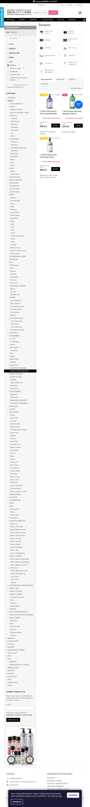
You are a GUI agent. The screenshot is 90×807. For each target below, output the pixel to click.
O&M (11, 506)
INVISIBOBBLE (15, 336)
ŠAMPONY (11, 638)
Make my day (14, 477)
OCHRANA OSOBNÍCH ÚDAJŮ (58, 789)
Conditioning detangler (18, 148)
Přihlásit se (13, 720)
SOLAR (13, 582)
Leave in (13, 438)
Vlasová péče (14, 174)
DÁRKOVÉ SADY (13, 668)
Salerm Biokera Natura (18, 532)
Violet (12, 136)
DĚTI (9, 656)
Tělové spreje (15, 215)
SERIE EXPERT (15, 391)
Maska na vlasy (17, 68)
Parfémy (13, 198)
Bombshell (13, 156)
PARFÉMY (13, 662)
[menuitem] (10, 19)
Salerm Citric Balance (17, 535)
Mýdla (12, 206)
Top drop (13, 292)
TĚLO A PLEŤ (12, 653)
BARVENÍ (10, 647)
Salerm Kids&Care (16, 547)
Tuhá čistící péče (16, 321)
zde (60, 796)
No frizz (12, 453)
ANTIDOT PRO (15, 177)
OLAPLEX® (14, 518)
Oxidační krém (16, 74)
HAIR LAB (13, 568)
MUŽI (9, 659)
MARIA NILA (14, 406)
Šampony (13, 115)
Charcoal (13, 635)
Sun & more (14, 465)
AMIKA (12, 168)
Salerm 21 (13, 524)
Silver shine (14, 441)
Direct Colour (14, 480)
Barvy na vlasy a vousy (18, 250)
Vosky (13, 242)
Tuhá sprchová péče (17, 306)
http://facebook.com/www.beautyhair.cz (23, 782)
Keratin (12, 344)
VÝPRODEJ (11, 98)
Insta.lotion (14, 474)
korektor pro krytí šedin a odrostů (18, 79)
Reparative (14, 130)
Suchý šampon (15, 303)
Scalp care (13, 462)
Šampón (14, 32)
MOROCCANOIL (15, 494)
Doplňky (13, 315)
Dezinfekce (14, 218)
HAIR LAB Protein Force (19, 571)
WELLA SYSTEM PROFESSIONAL (22, 615)
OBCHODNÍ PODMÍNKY (55, 786)
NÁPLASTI (13, 621)
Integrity (13, 435)
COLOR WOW (15, 189)
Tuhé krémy (15, 324)
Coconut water (15, 626)
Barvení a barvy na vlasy (18, 491)
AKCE (9, 679)
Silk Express (14, 347)
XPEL (11, 623)
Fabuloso (13, 274)
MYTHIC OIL (14, 388)
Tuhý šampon (15, 312)
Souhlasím (73, 795)
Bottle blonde (14, 265)
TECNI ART (14, 397)
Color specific (14, 468)
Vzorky (12, 165)
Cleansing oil (15, 121)
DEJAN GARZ (14, 192)
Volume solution (15, 447)
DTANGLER (14, 259)
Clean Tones (14, 515)
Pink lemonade (15, 488)
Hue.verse (13, 283)
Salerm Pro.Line (15, 538)
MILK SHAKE (14, 412)
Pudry (12, 600)
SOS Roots (14, 482)
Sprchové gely (15, 200)
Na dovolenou (12, 676)
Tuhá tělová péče (16, 309)
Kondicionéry (14, 139)
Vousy (12, 203)
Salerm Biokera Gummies (19, 565)
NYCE (12, 503)
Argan (12, 456)
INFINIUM (13, 386)
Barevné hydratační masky (19, 112)
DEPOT (12, 195)
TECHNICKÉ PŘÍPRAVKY (19, 403)
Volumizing (14, 127)
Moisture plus (14, 427)
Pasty (12, 230)
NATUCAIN (13, 497)
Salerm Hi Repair (16, 556)
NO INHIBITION (15, 500)
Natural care (14, 433)
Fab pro (13, 271)
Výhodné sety (15, 294)
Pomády (13, 245)
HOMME (13, 380)
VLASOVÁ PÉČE (13, 641)
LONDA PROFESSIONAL (18, 368)
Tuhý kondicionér (16, 327)
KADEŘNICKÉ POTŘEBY (16, 650)
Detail (55, 125)
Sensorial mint (15, 444)
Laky (12, 224)
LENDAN (13, 362)
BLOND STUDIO (16, 377)
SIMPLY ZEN (14, 588)
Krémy (13, 233)
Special (12, 459)
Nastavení (17, 802)
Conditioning (14, 341)
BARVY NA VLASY (16, 374)
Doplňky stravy (12, 682)
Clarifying (14, 118)
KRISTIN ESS (14, 359)
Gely (12, 227)
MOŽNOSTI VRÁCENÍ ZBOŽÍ (57, 783)
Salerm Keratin (15, 544)
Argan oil (13, 629)
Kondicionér (15, 71)
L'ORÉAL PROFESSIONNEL (19, 371)
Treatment (14, 142)
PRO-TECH (15, 579)
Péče (12, 162)
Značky (9, 685)
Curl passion (14, 450)
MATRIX (12, 409)
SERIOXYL (14, 394)
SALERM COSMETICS (17, 521)
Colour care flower (16, 485)
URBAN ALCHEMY (16, 594)
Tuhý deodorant (15, 300)
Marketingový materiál (17, 286)
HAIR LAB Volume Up (18, 574)
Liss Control (15, 576)
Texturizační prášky (17, 236)
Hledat (53, 12)
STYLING (10, 644)
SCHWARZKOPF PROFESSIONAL (22, 585)
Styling (12, 159)
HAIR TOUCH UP (16, 383)
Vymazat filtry (19, 85)
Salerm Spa (14, 550)
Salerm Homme (15, 541)
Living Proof (14, 365)
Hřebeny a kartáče (16, 109)
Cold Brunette (15, 424)
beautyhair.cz (14, 785)
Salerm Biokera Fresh (17, 529)
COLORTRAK (14, 186)
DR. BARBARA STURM (18, 256)
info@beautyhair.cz (16, 778)
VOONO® (13, 609)
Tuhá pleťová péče (16, 318)
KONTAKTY (42, 5)
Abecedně (44, 84)
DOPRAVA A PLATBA (54, 781)
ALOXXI (12, 106)
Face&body (14, 277)
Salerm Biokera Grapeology (19, 562)
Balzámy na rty (15, 248)
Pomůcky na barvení (17, 597)
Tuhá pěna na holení (17, 330)
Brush (12, 268)
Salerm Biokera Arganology (19, 559)
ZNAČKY (10, 101)
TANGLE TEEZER (16, 591)
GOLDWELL (14, 333)
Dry (12, 133)
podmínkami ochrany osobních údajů (19, 715)
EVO (11, 262)
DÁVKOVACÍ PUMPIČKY (18, 400)
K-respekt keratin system (18, 430)
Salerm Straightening (17, 553)
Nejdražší (72, 79)
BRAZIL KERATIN (16, 180)
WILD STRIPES (15, 618)
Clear (12, 353)
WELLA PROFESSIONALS (19, 612)
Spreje (13, 239)
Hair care (13, 280)
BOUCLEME (14, 183)
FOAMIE (12, 297)
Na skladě (15, 38)
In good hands (15, 471)
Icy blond (13, 421)
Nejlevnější (60, 79)
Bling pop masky (16, 632)
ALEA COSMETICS (16, 104)
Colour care (14, 418)
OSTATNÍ (10, 673)
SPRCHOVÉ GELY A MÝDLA (19, 665)
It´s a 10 (12, 338)
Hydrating (14, 124)
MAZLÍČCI (11, 670)
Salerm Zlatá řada (16, 526)
